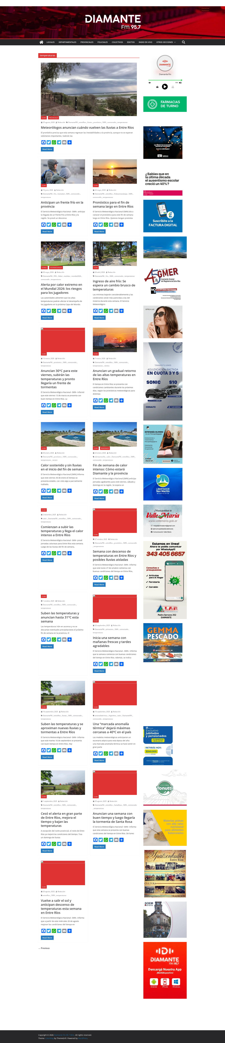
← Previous (44, 948)
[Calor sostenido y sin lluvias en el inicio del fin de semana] (63, 434)
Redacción (61, 122)
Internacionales (56, 268)
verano (54, 460)
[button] (174, 42)
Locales (51, 42)
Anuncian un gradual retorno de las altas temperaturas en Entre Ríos (114, 375)
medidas (67, 276)
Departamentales (67, 42)
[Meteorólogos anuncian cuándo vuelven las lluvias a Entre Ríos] (89, 89)
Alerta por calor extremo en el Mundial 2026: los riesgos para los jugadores (61, 288)
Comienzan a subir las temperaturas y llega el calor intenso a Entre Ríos (62, 531)
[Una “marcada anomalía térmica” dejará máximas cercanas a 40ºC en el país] (115, 693)
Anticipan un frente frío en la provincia (62, 204)
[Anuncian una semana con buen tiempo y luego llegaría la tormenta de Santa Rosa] (115, 782)
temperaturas (122, 122)
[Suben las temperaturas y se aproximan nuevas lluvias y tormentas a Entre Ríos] (63, 693)
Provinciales (86, 42)
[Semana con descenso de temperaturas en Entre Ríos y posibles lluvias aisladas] (115, 520)
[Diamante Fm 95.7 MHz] (112, 8)
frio (55, 194)
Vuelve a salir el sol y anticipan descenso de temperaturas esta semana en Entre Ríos (61, 906)
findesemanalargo (120, 194)
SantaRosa (118, 805)
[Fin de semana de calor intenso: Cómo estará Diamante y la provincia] (115, 434)
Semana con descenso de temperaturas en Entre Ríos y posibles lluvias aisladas (114, 555)
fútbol (60, 276)
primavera (109, 629)
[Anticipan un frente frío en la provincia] (63, 171)
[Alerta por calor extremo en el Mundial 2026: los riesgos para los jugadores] (63, 253)
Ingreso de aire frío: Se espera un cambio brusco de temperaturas (114, 285)
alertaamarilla (100, 457)
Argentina (112, 715)
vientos (107, 366)
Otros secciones (164, 42)
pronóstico (97, 122)
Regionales (105, 448)
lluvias (89, 122)
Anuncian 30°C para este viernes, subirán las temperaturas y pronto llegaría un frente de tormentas (59, 379)
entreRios (82, 122)
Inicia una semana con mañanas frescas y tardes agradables (112, 642)
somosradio (111, 122)
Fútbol (44, 268)
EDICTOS (131, 42)
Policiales (103, 42)
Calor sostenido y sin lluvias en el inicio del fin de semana (62, 467)
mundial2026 (76, 276)
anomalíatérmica (101, 715)
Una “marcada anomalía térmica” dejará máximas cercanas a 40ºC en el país (112, 728)
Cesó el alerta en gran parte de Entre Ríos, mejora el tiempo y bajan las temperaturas (61, 819)
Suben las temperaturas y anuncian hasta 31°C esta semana (60, 617)
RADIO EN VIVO (145, 42)
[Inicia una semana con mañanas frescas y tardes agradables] (115, 607)
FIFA (55, 276)
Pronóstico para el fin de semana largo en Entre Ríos (113, 204)
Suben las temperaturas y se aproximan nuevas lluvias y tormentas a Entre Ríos (62, 728)
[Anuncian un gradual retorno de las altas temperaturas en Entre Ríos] (115, 340)
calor (108, 457)
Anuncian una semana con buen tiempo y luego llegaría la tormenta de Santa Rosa (114, 817)
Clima (44, 118)
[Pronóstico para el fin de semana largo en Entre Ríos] (115, 171)
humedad (61, 194)
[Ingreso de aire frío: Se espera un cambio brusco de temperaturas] (115, 253)
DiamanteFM (73, 122)
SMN (104, 122)
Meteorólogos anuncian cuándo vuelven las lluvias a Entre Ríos (87, 127)
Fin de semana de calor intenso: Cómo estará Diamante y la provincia (110, 469)
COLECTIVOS (117, 42)
